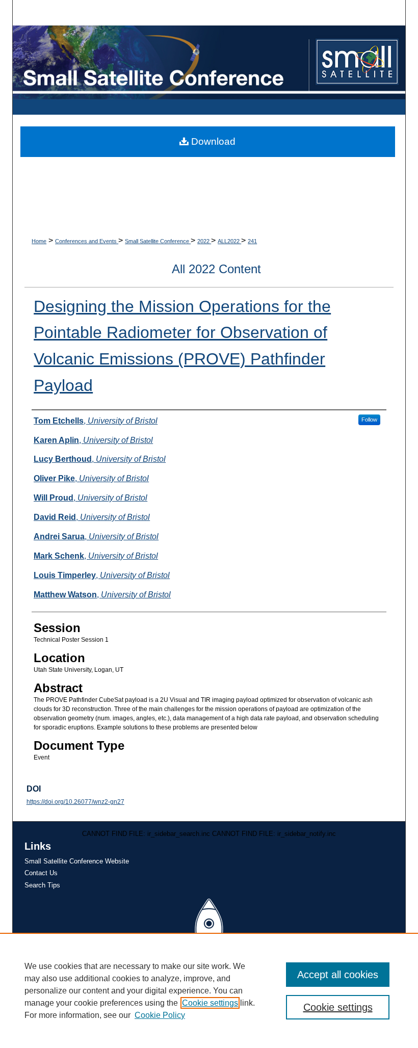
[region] (209, 990)
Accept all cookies (337, 974)
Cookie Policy (160, 1015)
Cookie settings (210, 1003)
